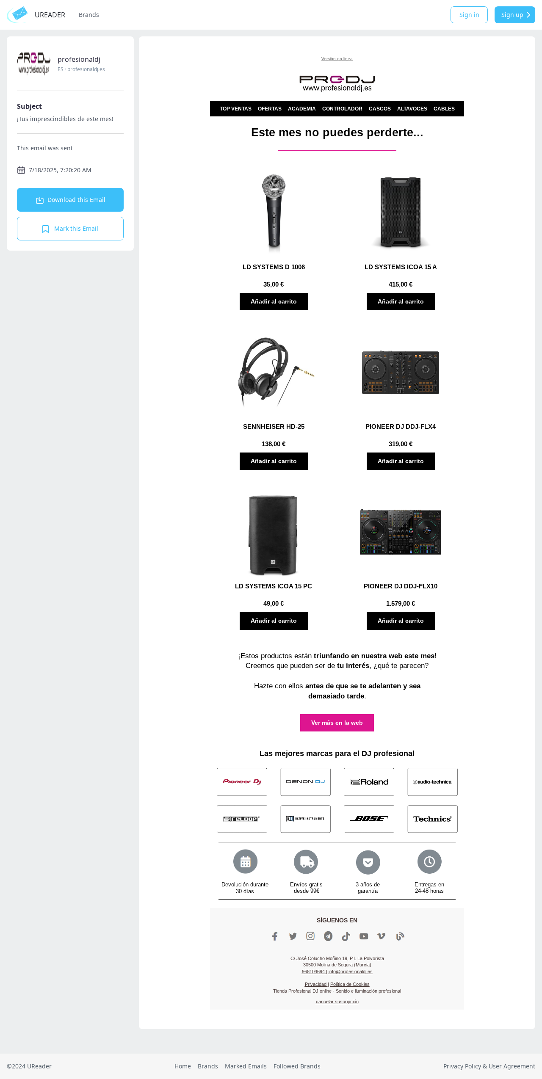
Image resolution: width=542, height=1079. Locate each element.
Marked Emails (246, 1066)
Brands (89, 15)
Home (182, 1066)
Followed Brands (297, 1066)
